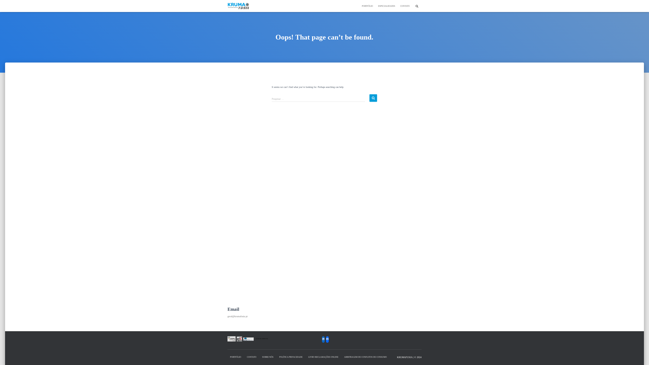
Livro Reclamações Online (323, 357)
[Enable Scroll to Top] (642, 358)
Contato (405, 6)
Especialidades (386, 6)
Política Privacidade (291, 357)
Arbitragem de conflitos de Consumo (365, 357)
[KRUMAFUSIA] (238, 6)
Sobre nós (267, 357)
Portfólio (367, 6)
